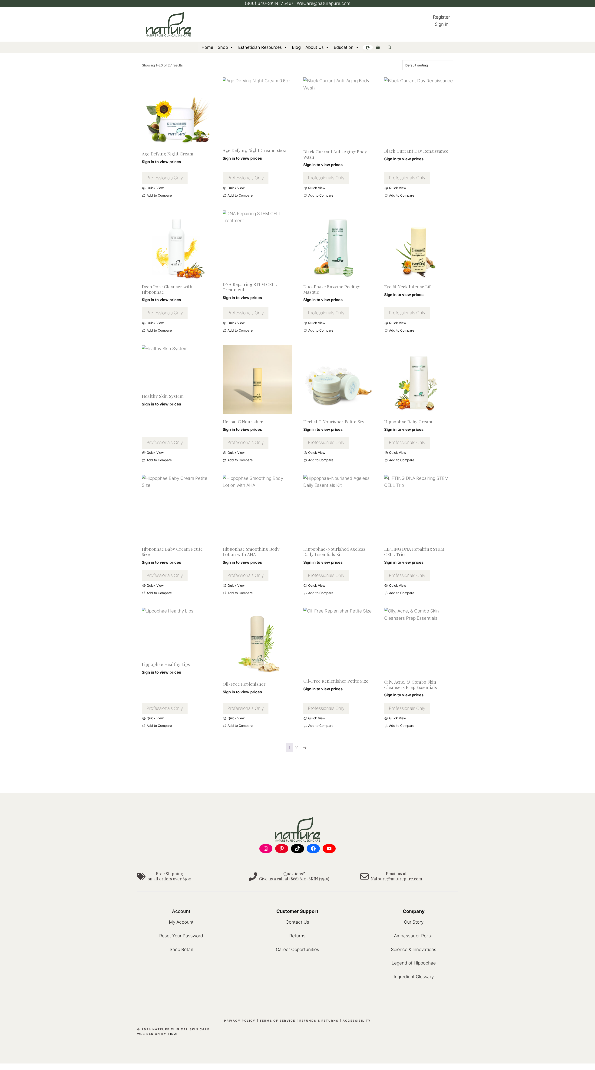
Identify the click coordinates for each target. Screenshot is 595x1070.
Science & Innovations (413, 949)
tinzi (173, 1034)
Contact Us (297, 922)
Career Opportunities (297, 949)
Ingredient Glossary (414, 976)
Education (344, 47)
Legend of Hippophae (414, 963)
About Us (314, 47)
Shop (223, 47)
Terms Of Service (277, 1020)
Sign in (441, 24)
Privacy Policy (240, 1020)
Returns (297, 935)
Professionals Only (164, 178)
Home (207, 47)
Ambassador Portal (413, 935)
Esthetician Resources (260, 47)
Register (441, 17)
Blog (296, 47)
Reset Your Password (181, 935)
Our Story (413, 922)
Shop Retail (181, 949)
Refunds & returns (319, 1020)
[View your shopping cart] (378, 47)
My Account (181, 922)
